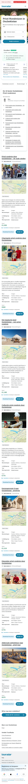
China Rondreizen (6, 735)
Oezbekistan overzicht (8, 84)
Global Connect (14, 219)
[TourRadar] (7, 6)
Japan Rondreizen (6, 738)
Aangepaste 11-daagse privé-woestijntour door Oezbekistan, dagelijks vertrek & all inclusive (13, 142)
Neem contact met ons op (7, 760)
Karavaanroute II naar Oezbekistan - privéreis (14, 123)
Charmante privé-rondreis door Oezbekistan (13, 110)
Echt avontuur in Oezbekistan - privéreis (13, 136)
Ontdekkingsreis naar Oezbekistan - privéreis (14, 147)
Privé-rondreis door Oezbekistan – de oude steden (11, 77)
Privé (3, 728)
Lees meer (5, 74)
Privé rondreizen (15, 9)
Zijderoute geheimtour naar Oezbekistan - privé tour (12, 132)
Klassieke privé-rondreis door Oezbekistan (12, 128)
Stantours (13, 542)
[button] (14, 227)
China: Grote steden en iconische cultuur (12, 747)
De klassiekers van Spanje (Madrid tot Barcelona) (11, 744)
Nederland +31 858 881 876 (8, 762)
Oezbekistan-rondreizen (6, 9)
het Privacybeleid (11, 780)
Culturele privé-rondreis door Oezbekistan (12, 119)
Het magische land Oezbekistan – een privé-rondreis (15, 115)
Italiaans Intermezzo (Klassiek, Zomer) (11, 740)
